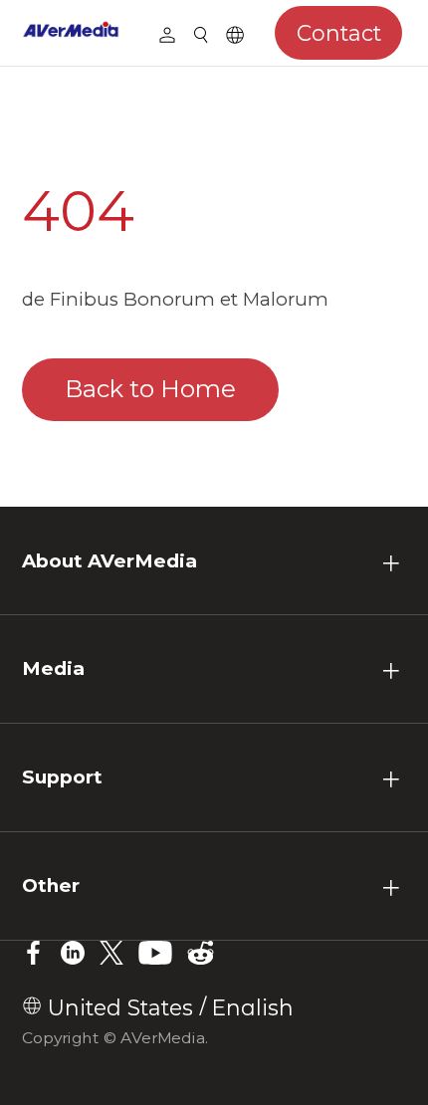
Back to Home (150, 388)
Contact (339, 33)
